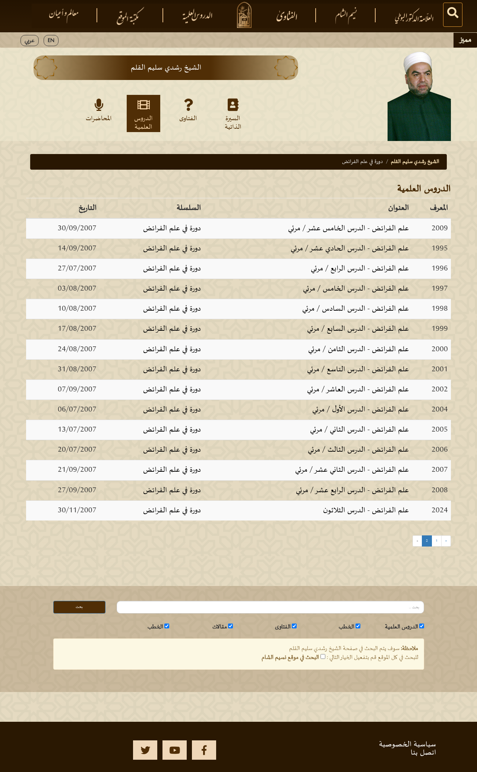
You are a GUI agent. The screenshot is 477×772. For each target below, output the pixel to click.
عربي (30, 40)
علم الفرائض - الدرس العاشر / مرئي (358, 389)
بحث (79, 607)
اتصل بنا (423, 752)
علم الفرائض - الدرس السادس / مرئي (355, 308)
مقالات (219, 627)
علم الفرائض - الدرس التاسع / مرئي (358, 369)
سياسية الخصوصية (407, 744)
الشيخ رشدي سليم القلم (415, 161)
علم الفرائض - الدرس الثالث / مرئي (358, 450)
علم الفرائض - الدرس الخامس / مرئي (356, 288)
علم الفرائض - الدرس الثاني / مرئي (359, 429)
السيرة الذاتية (233, 122)
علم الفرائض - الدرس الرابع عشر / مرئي (352, 490)
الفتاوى (188, 119)
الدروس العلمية (143, 122)
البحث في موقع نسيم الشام (290, 657)
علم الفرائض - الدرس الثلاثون (366, 510)
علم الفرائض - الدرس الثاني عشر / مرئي (352, 470)
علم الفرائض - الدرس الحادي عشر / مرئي (350, 248)
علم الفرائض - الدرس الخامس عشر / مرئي (348, 228)
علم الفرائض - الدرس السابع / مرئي (358, 329)
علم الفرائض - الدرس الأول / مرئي (360, 409)
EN (51, 40)
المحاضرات (99, 119)
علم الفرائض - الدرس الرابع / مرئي (360, 268)
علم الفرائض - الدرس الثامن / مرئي (358, 349)
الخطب (346, 627)
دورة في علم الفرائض (172, 228)
